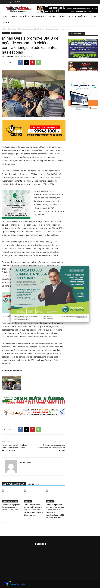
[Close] (89, 266)
